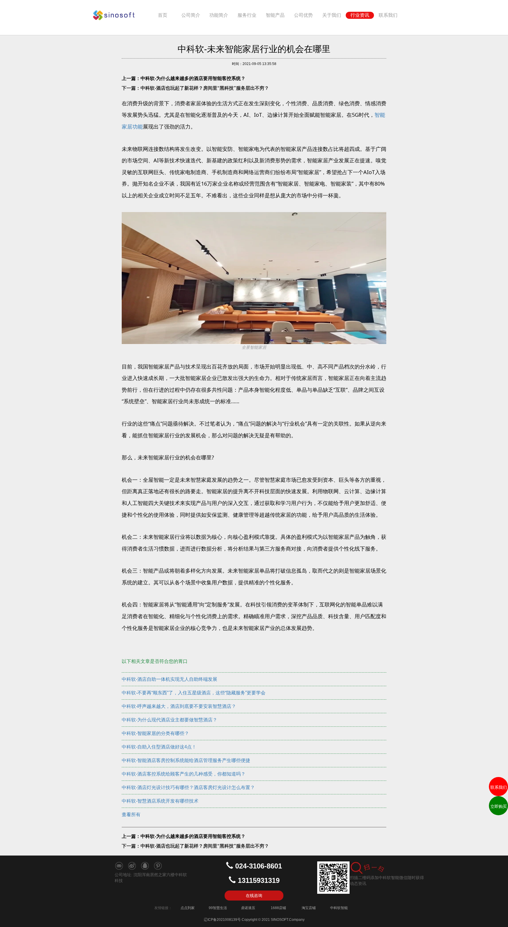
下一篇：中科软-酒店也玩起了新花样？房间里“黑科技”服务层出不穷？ (195, 88)
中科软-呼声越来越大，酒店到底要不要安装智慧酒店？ (179, 706)
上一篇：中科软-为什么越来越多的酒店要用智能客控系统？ (183, 78)
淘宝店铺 (309, 908)
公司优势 (303, 15)
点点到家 (188, 908)
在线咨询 (254, 895)
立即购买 (498, 806)
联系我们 (388, 15)
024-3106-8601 (258, 866)
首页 (167, 15)
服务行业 (247, 15)
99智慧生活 (218, 908)
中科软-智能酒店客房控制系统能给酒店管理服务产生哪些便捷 (186, 760)
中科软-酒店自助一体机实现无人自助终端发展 (169, 679)
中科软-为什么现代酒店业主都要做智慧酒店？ (169, 719)
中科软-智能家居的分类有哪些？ (155, 733)
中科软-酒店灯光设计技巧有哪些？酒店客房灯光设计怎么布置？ (188, 787)
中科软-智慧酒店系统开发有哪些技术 (160, 800)
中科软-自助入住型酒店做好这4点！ (159, 746)
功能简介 (218, 15)
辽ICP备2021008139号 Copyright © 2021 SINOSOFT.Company (254, 920)
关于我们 (331, 15)
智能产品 (275, 15)
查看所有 (131, 814)
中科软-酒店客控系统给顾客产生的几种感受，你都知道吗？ (183, 773)
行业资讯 (359, 15)
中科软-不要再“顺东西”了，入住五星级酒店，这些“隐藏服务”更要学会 (193, 692)
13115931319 (259, 880)
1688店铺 (278, 908)
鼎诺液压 (248, 908)
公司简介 (190, 15)
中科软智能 (339, 908)
